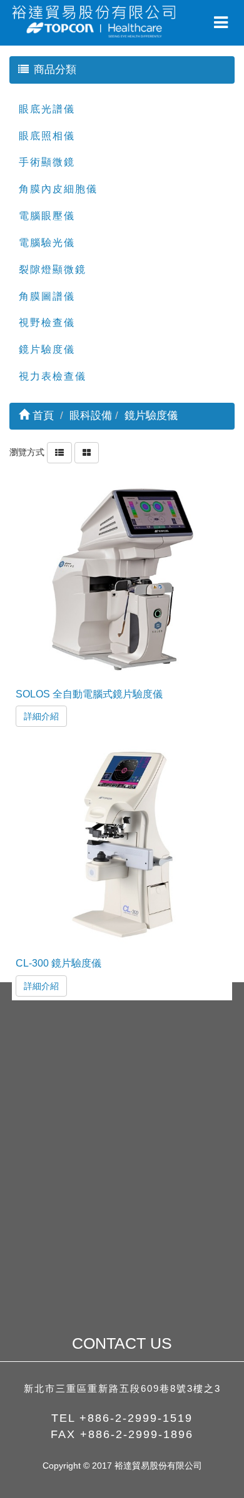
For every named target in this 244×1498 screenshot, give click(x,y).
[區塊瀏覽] (86, 452)
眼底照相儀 (47, 136)
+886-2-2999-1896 (136, 1434)
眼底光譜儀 (47, 109)
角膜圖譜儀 (47, 296)
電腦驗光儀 (47, 242)
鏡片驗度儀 (47, 349)
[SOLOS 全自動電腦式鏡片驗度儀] (122, 576)
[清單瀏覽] (59, 452)
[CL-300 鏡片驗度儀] (122, 845)
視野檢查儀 (47, 322)
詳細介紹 (41, 716)
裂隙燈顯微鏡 (52, 269)
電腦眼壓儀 (47, 215)
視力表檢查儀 (52, 376)
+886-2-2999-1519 (136, 1418)
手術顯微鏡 (47, 162)
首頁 (41, 415)
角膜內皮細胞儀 (58, 189)
